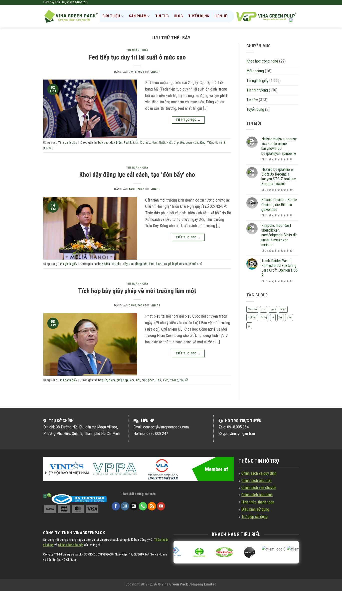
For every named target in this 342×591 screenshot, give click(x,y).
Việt (289, 317)
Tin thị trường (257, 90)
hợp (125, 380)
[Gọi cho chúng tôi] (143, 506)
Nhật (169, 142)
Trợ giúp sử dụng (254, 516)
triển (195, 264)
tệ (190, 264)
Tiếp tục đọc (188, 120)
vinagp (155, 72)
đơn (131, 264)
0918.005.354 (238, 427)
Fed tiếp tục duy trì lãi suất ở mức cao (137, 57)
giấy (118, 380)
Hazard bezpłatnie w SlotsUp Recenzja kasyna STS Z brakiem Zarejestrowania (278, 176)
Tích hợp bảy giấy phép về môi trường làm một (137, 291)
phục (178, 264)
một (144, 380)
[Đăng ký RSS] (152, 506)
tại (280, 317)
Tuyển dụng (198, 16)
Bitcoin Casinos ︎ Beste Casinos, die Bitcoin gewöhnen (279, 204)
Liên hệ (221, 16)
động (138, 264)
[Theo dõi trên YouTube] (161, 506)
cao (106, 142)
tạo (185, 264)
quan (189, 142)
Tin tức (162, 16)
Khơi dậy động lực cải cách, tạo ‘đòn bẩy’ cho (137, 174)
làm (131, 380)
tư (273, 317)
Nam (154, 142)
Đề (105, 380)
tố (216, 142)
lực (165, 264)
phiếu (180, 142)
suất (196, 142)
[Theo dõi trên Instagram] (125, 506)
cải (113, 264)
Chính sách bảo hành (257, 494)
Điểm (119, 142)
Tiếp (210, 142)
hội (145, 264)
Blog (178, 16)
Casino (252, 309)
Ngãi (162, 142)
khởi (151, 264)
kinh (158, 264)
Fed (126, 142)
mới (137, 380)
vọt (50, 148)
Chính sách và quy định (258, 473)
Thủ (158, 380)
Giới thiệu (111, 16)
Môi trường (255, 71)
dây (125, 264)
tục (45, 148)
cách (107, 264)
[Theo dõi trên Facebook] (116, 506)
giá (264, 309)
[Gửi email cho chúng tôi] (134, 506)
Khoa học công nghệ (262, 61)
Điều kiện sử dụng (255, 509)
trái (221, 142)
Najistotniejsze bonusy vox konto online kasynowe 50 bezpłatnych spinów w (279, 146)
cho (119, 264)
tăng (203, 142)
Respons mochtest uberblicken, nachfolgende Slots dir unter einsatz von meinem (279, 235)
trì (225, 142)
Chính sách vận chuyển (258, 487)
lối (141, 142)
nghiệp (252, 317)
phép (151, 380)
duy (112, 142)
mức (147, 142)
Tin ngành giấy (137, 50)
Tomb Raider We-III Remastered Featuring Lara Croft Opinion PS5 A (279, 268)
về (186, 380)
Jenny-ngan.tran (242, 433)
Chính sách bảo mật (256, 480)
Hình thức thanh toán (257, 502)
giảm (112, 380)
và (201, 264)
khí (132, 142)
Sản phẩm (137, 16)
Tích (165, 380)
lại (136, 142)
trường (174, 380)
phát (171, 264)
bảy (100, 142)
